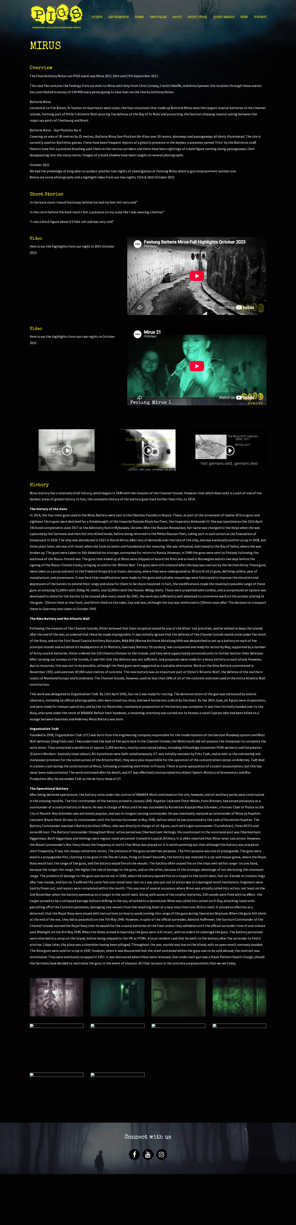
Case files (158, 17)
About (177, 17)
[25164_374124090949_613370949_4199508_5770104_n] (178, 1016)
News (244, 17)
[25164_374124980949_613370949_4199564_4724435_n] (57, 1062)
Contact (260, 17)
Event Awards (223, 17)
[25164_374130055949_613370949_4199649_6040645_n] (178, 1065)
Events (96, 17)
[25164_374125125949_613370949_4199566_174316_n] (118, 1062)
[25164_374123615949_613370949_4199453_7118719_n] (118, 1016)
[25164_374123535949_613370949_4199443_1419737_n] (57, 1016)
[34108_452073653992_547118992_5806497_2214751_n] (240, 1062)
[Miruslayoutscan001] (118, 1111)
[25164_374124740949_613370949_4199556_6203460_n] (240, 1016)
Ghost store (197, 17)
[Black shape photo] (57, 1111)
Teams (139, 17)
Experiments (118, 17)
